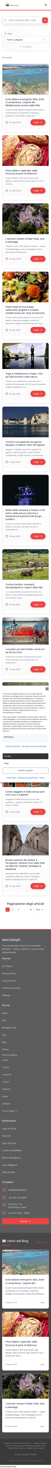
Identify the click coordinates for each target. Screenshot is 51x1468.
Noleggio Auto (9, 1027)
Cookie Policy (11, 778)
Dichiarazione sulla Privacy (28, 778)
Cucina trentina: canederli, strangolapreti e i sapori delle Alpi (24, 586)
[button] (47, 689)
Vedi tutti (41, 1242)
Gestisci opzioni (25, 770)
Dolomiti (6, 1136)
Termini (33, 1454)
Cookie (26, 1454)
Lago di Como (9, 1143)
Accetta (7, 756)
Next (38, 909)
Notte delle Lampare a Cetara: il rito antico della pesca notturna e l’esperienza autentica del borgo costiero (25, 514)
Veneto (5, 1060)
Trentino (5, 1082)
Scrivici (24, 1221)
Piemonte (6, 1089)
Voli (4, 1020)
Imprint (41, 778)
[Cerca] (45, 20)
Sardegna (6, 1103)
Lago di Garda (9, 1128)
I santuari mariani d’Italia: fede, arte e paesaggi (25, 240)
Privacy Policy (9, 973)
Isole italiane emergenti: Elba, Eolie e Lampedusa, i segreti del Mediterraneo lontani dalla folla (24, 102)
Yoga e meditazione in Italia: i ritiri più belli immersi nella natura (24, 375)
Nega (6, 763)
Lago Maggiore (9, 1165)
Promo (5, 1049)
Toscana (5, 1067)
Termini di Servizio (11, 988)
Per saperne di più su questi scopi (34, 746)
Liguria (5, 1096)
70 (30, 909)
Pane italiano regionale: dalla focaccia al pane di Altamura (21, 172)
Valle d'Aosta (8, 1172)
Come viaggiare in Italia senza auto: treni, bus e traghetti (25, 793)
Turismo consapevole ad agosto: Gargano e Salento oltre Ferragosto (25, 443)
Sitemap (6, 995)
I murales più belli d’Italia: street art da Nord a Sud (24, 651)
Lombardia (6, 1074)
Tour (4, 1035)
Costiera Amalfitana (11, 1150)
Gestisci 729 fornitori (13, 746)
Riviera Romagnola (11, 1157)
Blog (4, 1042)
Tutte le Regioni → (10, 1111)
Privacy (18, 1454)
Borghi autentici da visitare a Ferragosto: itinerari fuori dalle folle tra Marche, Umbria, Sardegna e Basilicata (25, 864)
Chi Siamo (7, 966)
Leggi (42, 1302)
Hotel (4, 1013)
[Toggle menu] (46, 5)
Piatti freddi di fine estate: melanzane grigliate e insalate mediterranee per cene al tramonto (25, 310)
